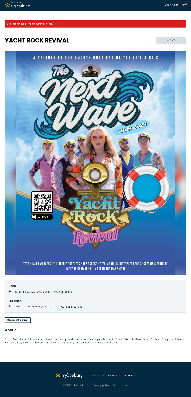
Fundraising (114, 375)
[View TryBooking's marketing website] (69, 375)
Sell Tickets (98, 375)
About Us (130, 375)
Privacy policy (101, 385)
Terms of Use (120, 385)
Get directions (74, 306)
